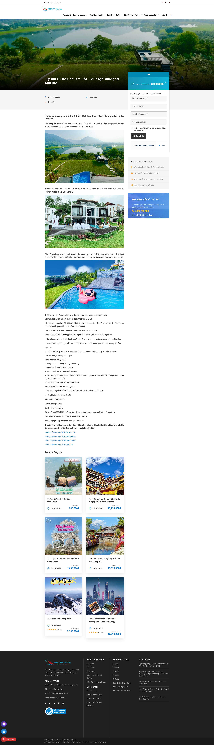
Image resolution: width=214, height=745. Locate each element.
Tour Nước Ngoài (96, 15)
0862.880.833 (58, 689)
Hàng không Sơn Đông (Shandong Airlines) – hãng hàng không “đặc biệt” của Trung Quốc (154, 674)
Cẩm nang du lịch (150, 15)
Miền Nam (90, 668)
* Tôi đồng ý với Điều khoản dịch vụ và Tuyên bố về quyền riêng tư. (150, 129)
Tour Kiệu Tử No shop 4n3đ (59, 619)
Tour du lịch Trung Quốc (122, 683)
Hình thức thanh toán (94, 695)
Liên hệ (164, 15)
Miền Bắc (90, 664)
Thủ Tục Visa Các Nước (122, 691)
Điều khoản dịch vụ (94, 691)
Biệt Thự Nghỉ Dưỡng (132, 15)
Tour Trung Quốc (113, 15)
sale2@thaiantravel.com (59, 693)
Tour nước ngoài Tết (120, 687)
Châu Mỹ (116, 671)
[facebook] (162, 2)
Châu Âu (116, 668)
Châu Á (115, 664)
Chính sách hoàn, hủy (95, 699)
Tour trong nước (79, 15)
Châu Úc (116, 679)
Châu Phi (116, 675)
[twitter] (169, 2)
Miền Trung (91, 671)
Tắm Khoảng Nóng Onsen (96, 682)
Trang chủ (67, 15)
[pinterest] (165, 2)
